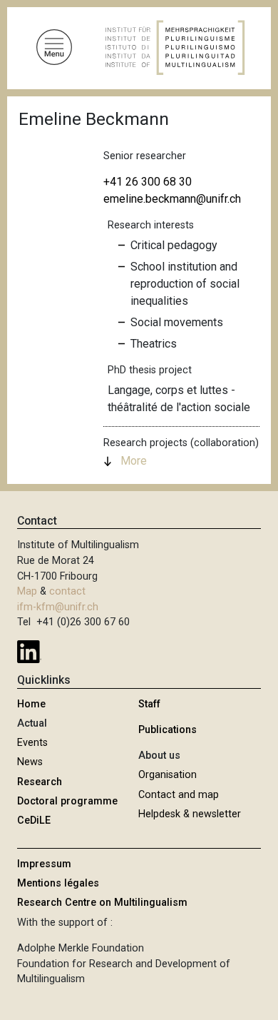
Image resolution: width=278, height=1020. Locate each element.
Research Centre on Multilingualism (102, 903)
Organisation (167, 775)
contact (67, 591)
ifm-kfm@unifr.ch (57, 607)
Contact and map (178, 795)
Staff (149, 704)
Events (32, 743)
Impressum (44, 864)
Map (27, 591)
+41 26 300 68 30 (147, 181)
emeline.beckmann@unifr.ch (172, 199)
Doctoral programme (67, 801)
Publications (167, 730)
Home (31, 704)
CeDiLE (34, 820)
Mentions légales (58, 883)
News (30, 762)
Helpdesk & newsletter (189, 814)
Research (39, 782)
